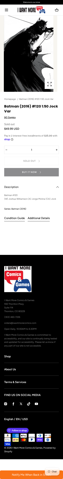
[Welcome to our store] (31, 2)
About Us (10, 369)
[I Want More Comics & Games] (32, 10)
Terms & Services (15, 382)
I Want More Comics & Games (27, 447)
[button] (6, 10)
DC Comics (10, 117)
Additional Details (39, 218)
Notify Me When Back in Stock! (31, 474)
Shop (7, 356)
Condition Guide (14, 218)
